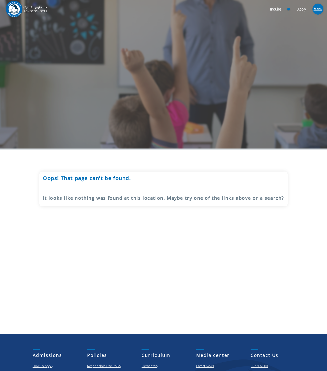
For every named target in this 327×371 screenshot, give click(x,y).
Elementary (150, 366)
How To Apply (43, 366)
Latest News (205, 366)
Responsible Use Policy (104, 366)
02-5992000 (259, 366)
